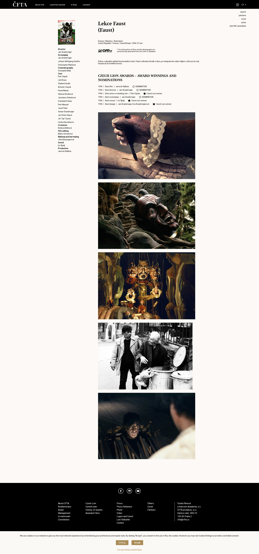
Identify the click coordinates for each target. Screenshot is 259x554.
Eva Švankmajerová (140, 104)
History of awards (94, 510)
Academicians (64, 506)
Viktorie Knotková (65, 94)
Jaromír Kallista (64, 151)
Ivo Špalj (61, 145)
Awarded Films (93, 513)
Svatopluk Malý (64, 71)
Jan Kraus (62, 80)
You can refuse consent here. (129, 549)
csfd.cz (145, 51)
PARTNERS (242, 15)
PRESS (243, 22)
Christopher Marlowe (67, 65)
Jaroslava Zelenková (67, 97)
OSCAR (243, 19)
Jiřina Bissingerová (66, 139)
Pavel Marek (63, 90)
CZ (243, 5)
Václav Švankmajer (66, 112)
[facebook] (121, 491)
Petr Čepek (62, 76)
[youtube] (138, 491)
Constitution (63, 519)
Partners (151, 510)
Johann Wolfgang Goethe (69, 61)
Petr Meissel (63, 105)
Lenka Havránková (66, 122)
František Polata (65, 101)
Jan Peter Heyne (65, 115)
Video (119, 513)
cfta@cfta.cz (183, 519)
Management (64, 513)
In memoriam (64, 516)
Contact (120, 523)
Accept (137, 543)
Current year (91, 506)
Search (243, 12)
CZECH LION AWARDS (57, 5)
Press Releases (124, 506)
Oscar (150, 506)
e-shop (74, 5)
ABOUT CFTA (39, 5)
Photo (119, 510)
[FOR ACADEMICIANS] (237, 4)
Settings (122, 543)
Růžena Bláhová (65, 128)
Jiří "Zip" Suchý (64, 119)
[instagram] (129, 491)
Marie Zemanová (65, 134)
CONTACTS (86, 5)
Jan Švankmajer (65, 52)
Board (61, 510)
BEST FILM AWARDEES (238, 26)
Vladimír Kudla (64, 83)
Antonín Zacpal (64, 87)
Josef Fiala (62, 108)
